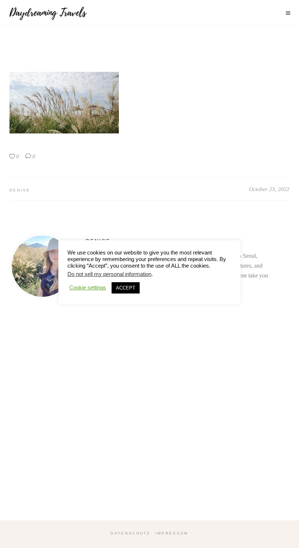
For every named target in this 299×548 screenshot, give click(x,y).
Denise (20, 190)
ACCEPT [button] (125, 288)
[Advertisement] (149, 426)
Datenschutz (130, 533)
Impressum (172, 533)
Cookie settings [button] (87, 288)
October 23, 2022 (269, 189)
